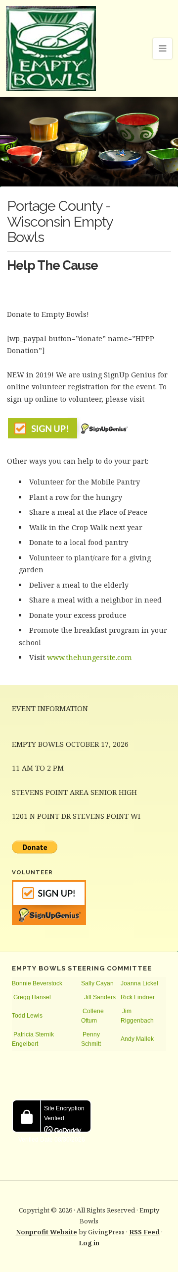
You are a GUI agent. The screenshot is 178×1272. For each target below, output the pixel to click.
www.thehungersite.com (89, 657)
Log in (89, 1242)
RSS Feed (144, 1231)
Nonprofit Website (46, 1231)
